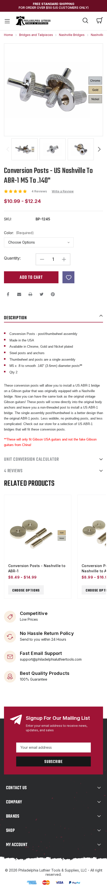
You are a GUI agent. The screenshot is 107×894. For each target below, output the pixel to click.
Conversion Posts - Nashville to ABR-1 (36, 568)
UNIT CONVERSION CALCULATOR (31, 459)
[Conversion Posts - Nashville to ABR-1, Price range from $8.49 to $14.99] (37, 534)
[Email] (19, 294)
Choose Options (26, 591)
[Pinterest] (53, 294)
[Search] (85, 21)
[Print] (30, 294)
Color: (19, 233)
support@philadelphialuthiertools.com (51, 659)
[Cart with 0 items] (100, 21)
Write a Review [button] (63, 191)
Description (15, 318)
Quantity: (12, 258)
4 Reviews (40, 191)
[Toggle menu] (7, 21)
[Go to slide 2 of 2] (7, 149)
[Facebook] (8, 294)
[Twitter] (42, 294)
